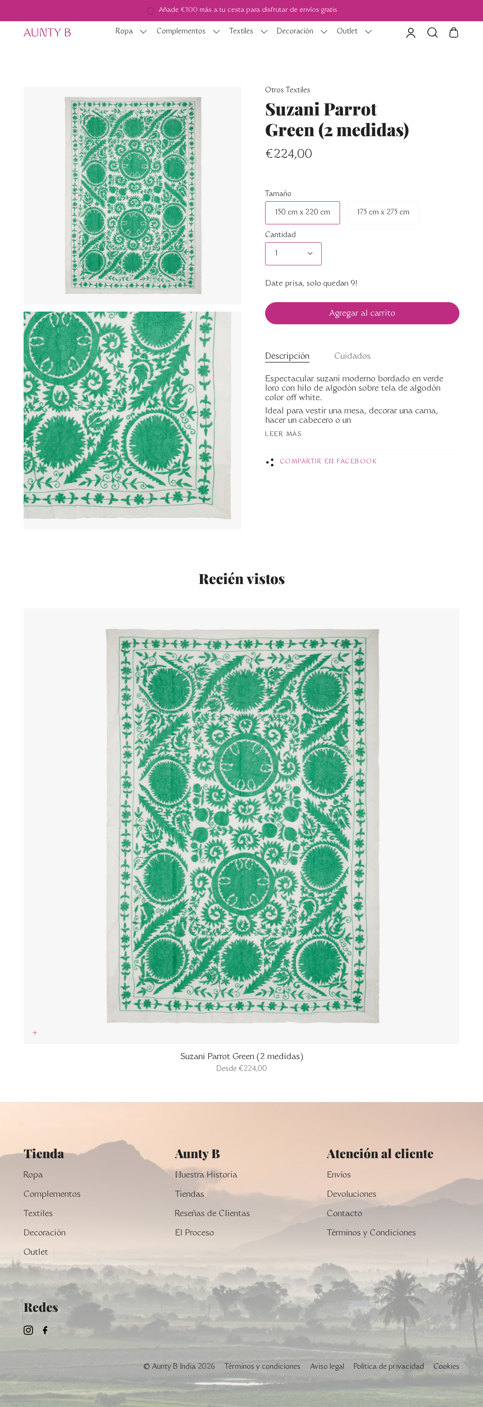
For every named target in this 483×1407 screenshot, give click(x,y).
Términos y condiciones (262, 1367)
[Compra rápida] (35, 1033)
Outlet (36, 1253)
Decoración (45, 1234)
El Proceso (194, 1234)
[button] (128, 32)
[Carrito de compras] (454, 32)
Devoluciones (351, 1195)
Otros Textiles (287, 90)
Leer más (283, 434)
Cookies (446, 1367)
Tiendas (189, 1195)
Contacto (344, 1214)
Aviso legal (327, 1367)
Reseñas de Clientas (212, 1214)
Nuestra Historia (206, 1176)
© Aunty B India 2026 (179, 1367)
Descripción (287, 357)
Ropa (33, 1176)
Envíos (339, 1176)
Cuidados (352, 357)
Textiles (38, 1214)
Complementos (52, 1195)
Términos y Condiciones (371, 1234)
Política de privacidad (389, 1367)
